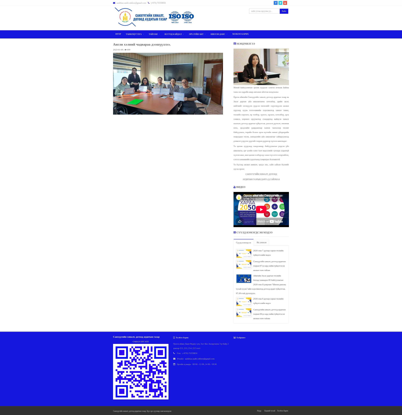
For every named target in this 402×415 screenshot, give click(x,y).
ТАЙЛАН (153, 34)
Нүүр (118, 34)
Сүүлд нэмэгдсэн (243, 242)
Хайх (284, 11)
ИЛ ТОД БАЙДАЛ (173, 34)
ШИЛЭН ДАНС (218, 34)
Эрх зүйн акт (196, 34)
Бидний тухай (269, 411)
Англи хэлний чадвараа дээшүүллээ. (142, 44)
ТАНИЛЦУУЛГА (134, 34)
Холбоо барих (240, 34)
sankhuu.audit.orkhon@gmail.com (131, 3)
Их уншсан (261, 242)
